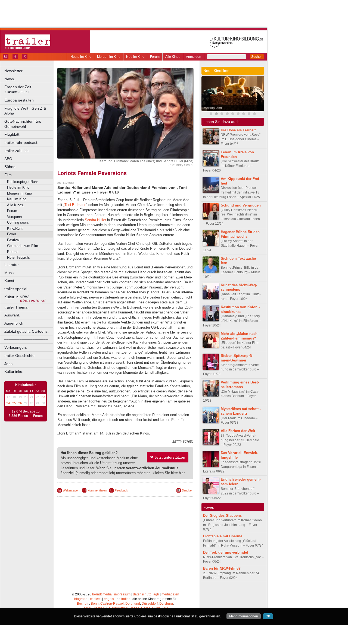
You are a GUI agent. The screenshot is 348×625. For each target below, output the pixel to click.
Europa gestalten (19, 100)
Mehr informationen (243, 616)
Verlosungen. (15, 347)
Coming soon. (18, 222)
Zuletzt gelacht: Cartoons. (26, 331)
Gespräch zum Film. (23, 246)
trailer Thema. (16, 307)
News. (9, 79)
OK (268, 616)
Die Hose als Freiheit (238, 130)
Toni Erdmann (75, 205)
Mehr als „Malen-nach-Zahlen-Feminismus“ (240, 336)
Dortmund (132, 603)
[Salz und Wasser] (249, 114)
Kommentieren (97, 490)
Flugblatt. (12, 134)
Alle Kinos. (15, 205)
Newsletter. (13, 71)
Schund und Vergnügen (241, 205)
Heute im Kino (80, 57)
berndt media (102, 594)
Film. (8, 175)
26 (20, 403)
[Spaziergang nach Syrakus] (222, 114)
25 (14, 403)
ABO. (8, 159)
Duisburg (166, 603)
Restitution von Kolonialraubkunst (240, 309)
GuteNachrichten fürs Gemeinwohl (22, 124)
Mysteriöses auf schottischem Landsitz (241, 411)
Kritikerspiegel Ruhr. (23, 182)
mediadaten (170, 594)
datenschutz (142, 594)
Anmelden (193, 57)
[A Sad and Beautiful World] (238, 114)
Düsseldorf (150, 603)
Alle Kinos (172, 57)
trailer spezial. (16, 289)
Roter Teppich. (18, 257)
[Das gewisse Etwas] (254, 114)
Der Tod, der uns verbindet (225, 552)
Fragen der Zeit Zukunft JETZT (29, 89)
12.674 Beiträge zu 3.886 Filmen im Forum (26, 414)
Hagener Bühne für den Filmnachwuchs (240, 234)
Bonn (95, 603)
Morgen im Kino (108, 57)
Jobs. (9, 363)
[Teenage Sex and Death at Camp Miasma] (232, 114)
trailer (125, 599)
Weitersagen (71, 490)
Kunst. (9, 280)
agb (156, 594)
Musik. (9, 273)
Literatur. (12, 264)
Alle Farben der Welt (238, 431)
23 (43, 397)
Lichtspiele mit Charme (222, 536)
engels (109, 599)
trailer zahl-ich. (17, 150)
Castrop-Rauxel (112, 603)
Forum (155, 57)
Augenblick (13, 323)
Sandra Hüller (95, 220)
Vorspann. (15, 217)
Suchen (257, 57)
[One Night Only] (227, 114)
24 (8, 403)
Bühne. (10, 166)
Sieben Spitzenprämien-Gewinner (237, 358)
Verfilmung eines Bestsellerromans (240, 384)
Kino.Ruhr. (15, 228)
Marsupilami (213, 108)
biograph (81, 599)
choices (95, 599)
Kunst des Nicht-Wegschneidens (239, 287)
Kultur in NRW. (16, 297)
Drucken (187, 490)
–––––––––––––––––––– (26, 339)
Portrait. (13, 252)
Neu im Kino (135, 57)
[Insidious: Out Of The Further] (211, 114)
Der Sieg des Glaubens (222, 515)
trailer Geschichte (19, 355)
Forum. (12, 211)
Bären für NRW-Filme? (222, 568)
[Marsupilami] (216, 114)
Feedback (121, 490)
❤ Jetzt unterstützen (167, 457)
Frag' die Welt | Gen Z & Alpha (25, 111)
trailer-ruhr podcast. (21, 142)
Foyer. (12, 234)
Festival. (14, 240)
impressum (122, 594)
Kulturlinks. (13, 371)
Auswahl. (12, 315)
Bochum (83, 603)
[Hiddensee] (243, 114)
